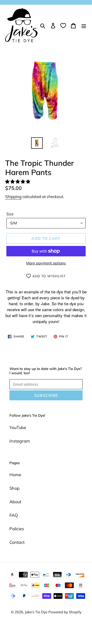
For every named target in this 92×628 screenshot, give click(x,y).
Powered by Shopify (64, 612)
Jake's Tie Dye (36, 612)
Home (15, 474)
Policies (16, 528)
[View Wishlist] (63, 25)
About (15, 501)
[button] (18, 181)
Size (10, 214)
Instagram (19, 441)
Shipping (13, 196)
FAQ (13, 515)
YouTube (17, 427)
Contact (17, 542)
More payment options (46, 263)
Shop (14, 488)
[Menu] (84, 25)
